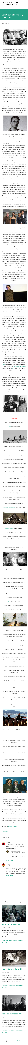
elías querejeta (12, 827)
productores (6, 829)
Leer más (4, 942)
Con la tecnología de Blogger (15, 1040)
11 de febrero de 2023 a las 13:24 (15, 866)
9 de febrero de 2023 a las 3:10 (15, 844)
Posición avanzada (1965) (13, 1014)
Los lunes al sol (16, 371)
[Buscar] (22, 3)
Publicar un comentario (16, 940)
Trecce (8, 842)
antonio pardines (15, 851)
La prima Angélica (9, 528)
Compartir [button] (5, 831)
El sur (13, 368)
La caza (9, 426)
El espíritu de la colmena (19, 366)
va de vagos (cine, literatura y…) (10, 3)
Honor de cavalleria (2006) (13, 969)
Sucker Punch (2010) (11, 924)
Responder (9, 860)
